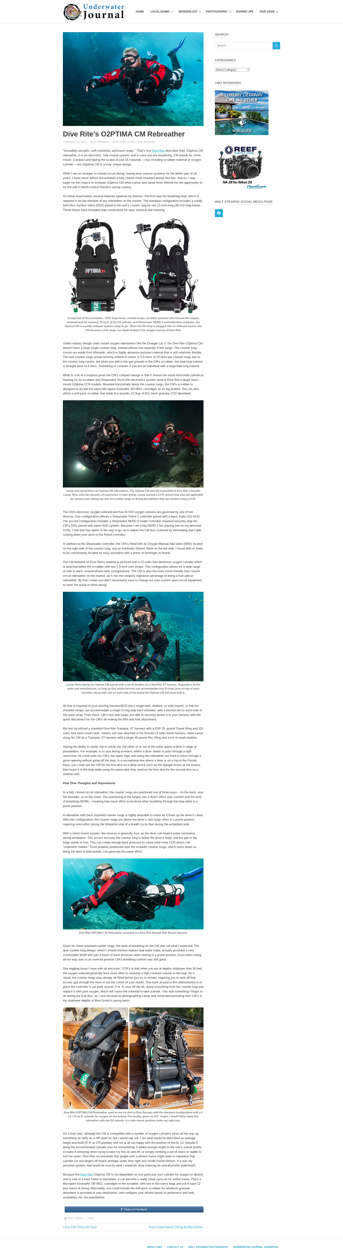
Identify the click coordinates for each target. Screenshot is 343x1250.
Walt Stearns (99, 142)
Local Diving (160, 11)
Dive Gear (267, 11)
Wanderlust (187, 11)
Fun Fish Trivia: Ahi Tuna (81, 1227)
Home (140, 11)
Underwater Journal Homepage (255, 1247)
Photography (216, 11)
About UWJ (154, 1247)
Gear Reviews (145, 142)
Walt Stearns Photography (208, 1247)
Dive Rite (158, 150)
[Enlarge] (199, 221)
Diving (131, 142)
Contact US (175, 1247)
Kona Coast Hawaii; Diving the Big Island (175, 1227)
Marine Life (244, 11)
